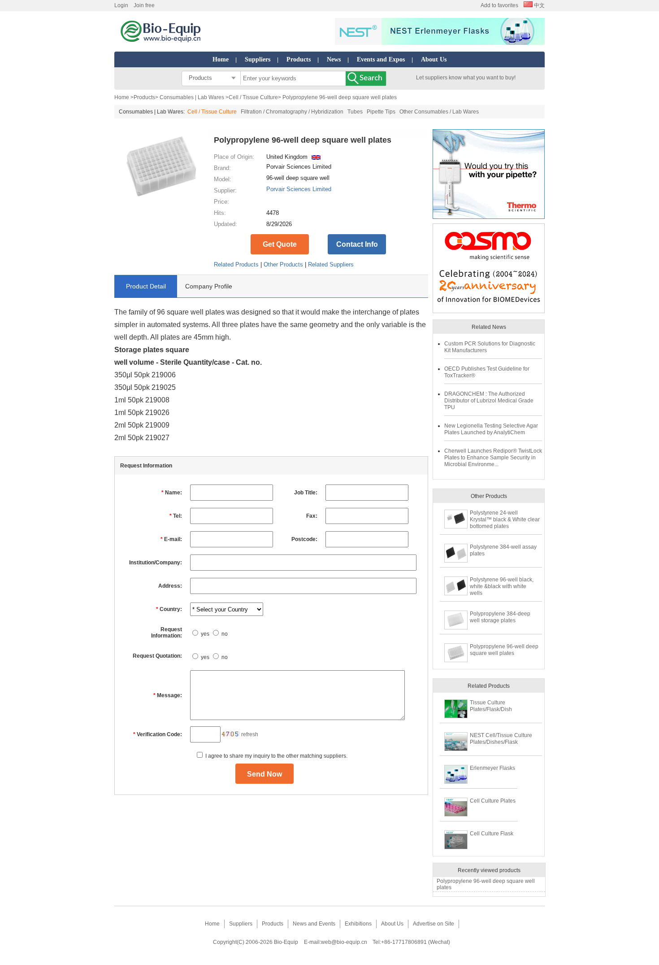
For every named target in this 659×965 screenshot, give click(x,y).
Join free (144, 5)
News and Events (314, 924)
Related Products (236, 264)
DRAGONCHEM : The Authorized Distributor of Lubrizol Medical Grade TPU (488, 400)
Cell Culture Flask (491, 833)
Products (298, 59)
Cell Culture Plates (493, 801)
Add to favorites (499, 5)
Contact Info (357, 244)
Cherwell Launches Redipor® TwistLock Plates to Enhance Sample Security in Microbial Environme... (493, 457)
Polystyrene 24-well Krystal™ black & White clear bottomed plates (505, 519)
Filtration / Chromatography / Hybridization (292, 112)
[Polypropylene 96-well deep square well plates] (161, 202)
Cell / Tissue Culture (253, 97)
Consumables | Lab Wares (192, 97)
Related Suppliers (331, 264)
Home (220, 59)
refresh (249, 734)
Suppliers (257, 59)
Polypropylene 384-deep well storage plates (500, 617)
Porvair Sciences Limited (298, 189)
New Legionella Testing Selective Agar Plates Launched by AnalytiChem (491, 429)
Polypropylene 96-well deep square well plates (504, 649)
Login (121, 5)
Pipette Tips (381, 112)
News (334, 59)
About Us (434, 59)
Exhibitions (358, 924)
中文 (539, 5)
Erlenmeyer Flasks (492, 768)
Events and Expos (381, 59)
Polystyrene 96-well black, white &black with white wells (501, 586)
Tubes (355, 112)
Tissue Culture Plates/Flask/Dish (491, 705)
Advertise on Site (433, 924)
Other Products (283, 264)
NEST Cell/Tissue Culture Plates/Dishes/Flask (501, 738)
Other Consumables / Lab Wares (439, 112)
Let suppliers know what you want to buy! (466, 77)
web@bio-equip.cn (344, 942)
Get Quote (280, 244)
